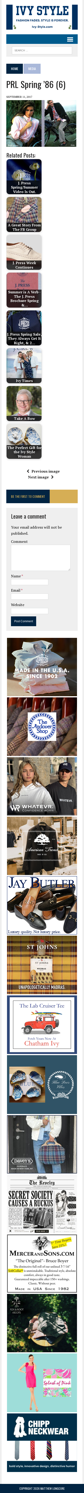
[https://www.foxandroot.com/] (42, 1349)
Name (16, 576)
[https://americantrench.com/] (42, 872)
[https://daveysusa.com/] (42, 1170)
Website (17, 604)
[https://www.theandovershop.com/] (42, 752)
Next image (38, 477)
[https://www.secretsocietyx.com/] (42, 1230)
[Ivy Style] (42, 17)
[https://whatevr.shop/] (42, 812)
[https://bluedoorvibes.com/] (42, 1110)
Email (16, 590)
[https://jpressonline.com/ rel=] (42, 693)
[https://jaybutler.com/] (42, 931)
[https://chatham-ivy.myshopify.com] (42, 1051)
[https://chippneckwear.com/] (42, 1469)
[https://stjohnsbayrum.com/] (42, 991)
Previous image (46, 471)
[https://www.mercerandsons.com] (42, 1289)
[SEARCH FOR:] (42, 50)
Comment (19, 541)
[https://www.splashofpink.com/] (42, 1409)
